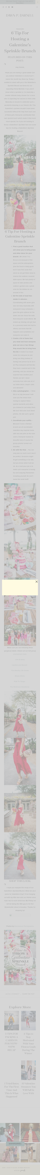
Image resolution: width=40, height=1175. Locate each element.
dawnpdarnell (15, 1144)
